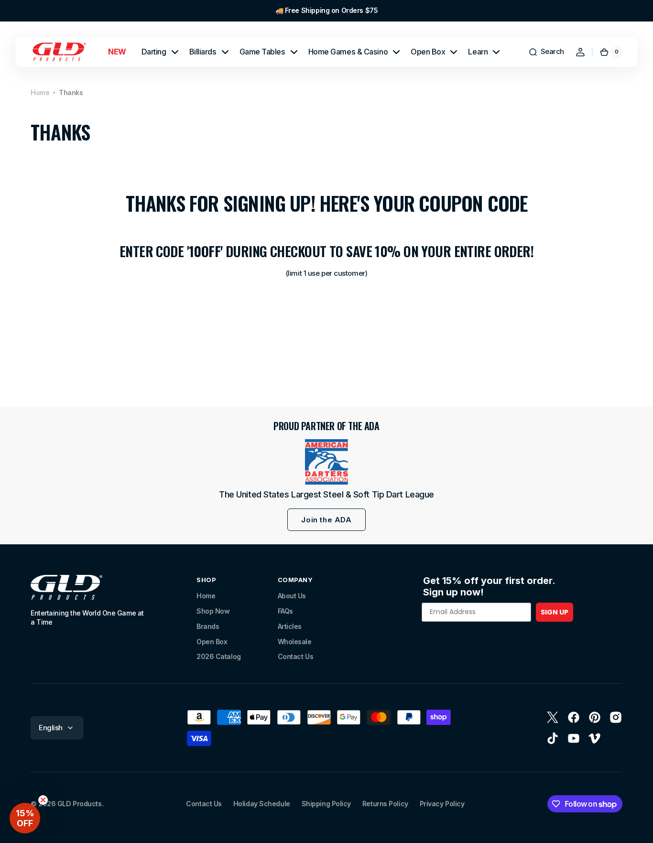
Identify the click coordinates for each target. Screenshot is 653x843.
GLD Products (79, 804)
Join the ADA (326, 519)
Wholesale (295, 642)
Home (40, 92)
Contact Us (296, 656)
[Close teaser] (43, 800)
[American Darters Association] (326, 462)
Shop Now (212, 611)
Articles (290, 626)
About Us (292, 596)
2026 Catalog (218, 656)
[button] (546, 52)
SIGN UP (554, 612)
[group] (326, 11)
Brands (207, 626)
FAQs (285, 611)
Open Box (211, 642)
